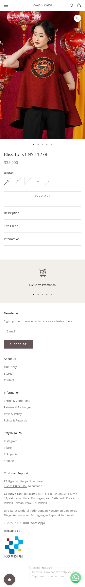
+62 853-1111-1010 (16, 523)
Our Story (10, 367)
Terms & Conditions (17, 401)
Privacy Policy (13, 414)
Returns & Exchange (17, 407)
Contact (9, 380)
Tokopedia (11, 454)
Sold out (43, 195)
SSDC (49, 577)
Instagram (10, 441)
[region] (42, 277)
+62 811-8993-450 (15, 486)
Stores (8, 373)
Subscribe (18, 344)
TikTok (8, 447)
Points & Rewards (15, 420)
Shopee (9, 461)
